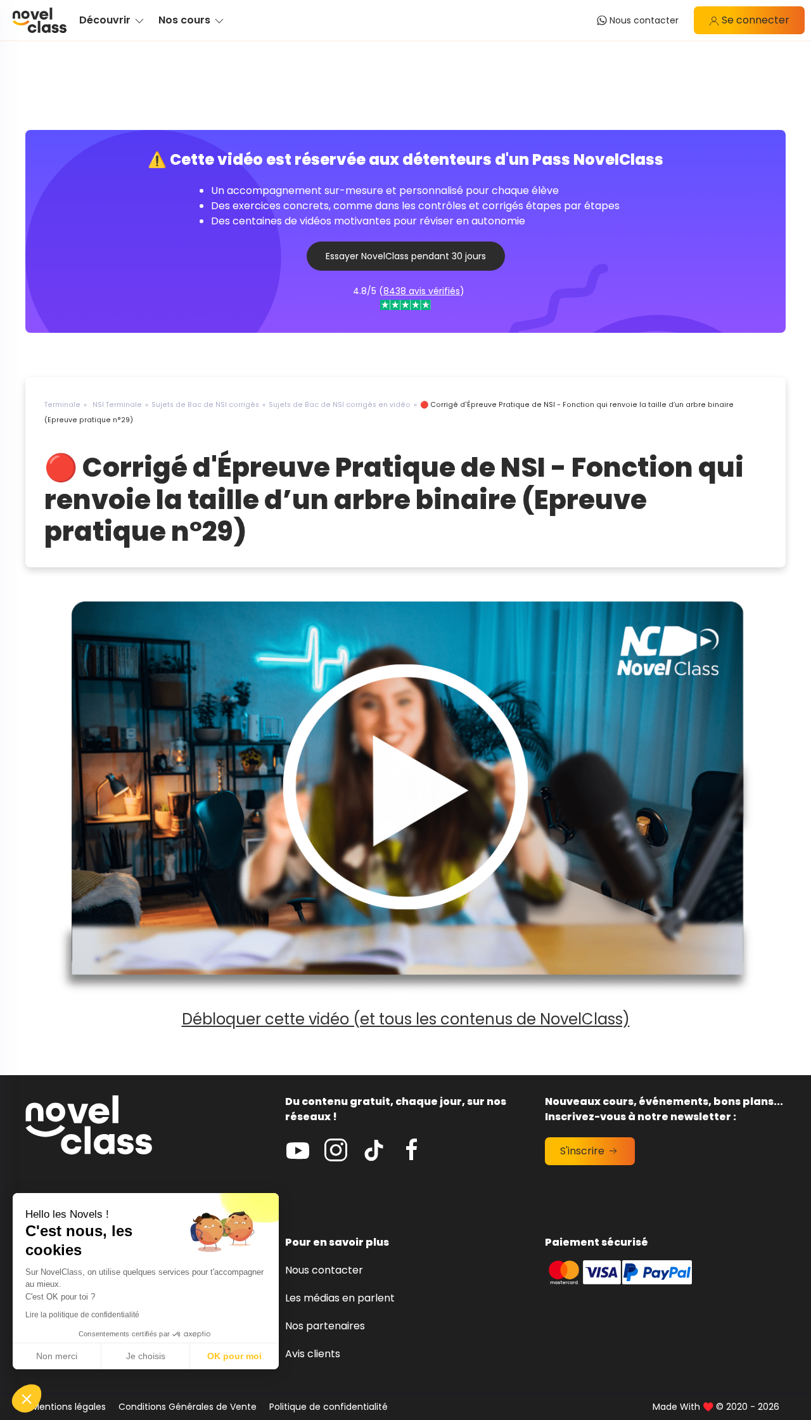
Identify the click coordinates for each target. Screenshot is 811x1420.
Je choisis (145, 1356)
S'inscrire (583, 1151)
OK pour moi (234, 1356)
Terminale (62, 405)
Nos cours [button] (185, 20)
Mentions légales (69, 1406)
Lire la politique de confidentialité (82, 1314)
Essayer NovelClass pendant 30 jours (406, 256)
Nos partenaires (325, 1326)
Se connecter (754, 20)
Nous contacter (324, 1270)
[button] (26, 1398)
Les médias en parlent (340, 1298)
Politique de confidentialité (328, 1406)
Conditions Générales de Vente (187, 1406)
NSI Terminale (117, 405)
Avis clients (312, 1353)
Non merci (56, 1356)
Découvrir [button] (106, 20)
